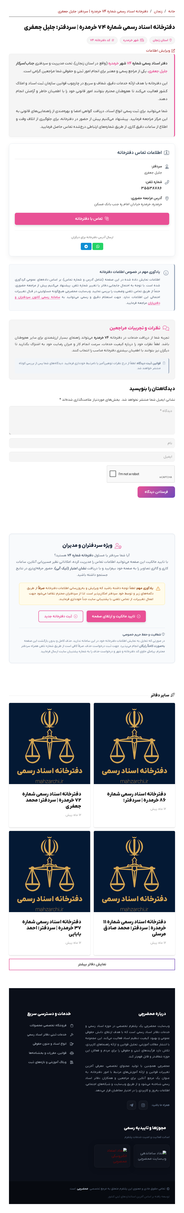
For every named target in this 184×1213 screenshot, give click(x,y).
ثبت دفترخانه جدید (58, 616)
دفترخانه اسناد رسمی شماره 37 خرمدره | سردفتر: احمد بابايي (51, 928)
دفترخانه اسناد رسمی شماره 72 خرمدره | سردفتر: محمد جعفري (51, 800)
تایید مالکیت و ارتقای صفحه (113, 616)
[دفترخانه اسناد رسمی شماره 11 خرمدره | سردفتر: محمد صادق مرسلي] (134, 834)
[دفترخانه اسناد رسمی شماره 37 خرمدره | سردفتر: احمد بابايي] (49, 834)
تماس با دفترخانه (89, 218)
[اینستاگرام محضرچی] (143, 1105)
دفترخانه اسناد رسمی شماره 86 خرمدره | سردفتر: (136, 797)
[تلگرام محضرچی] (131, 1105)
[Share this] (97, 246)
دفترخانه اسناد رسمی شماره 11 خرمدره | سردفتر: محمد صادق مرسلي (134, 928)
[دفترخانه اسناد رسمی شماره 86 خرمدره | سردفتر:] (134, 706)
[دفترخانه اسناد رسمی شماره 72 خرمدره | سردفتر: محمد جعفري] (49, 706)
